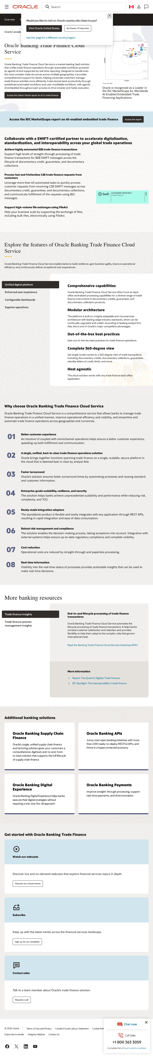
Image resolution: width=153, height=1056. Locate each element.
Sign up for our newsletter (27, 941)
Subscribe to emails (14, 1034)
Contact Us (54, 1034)
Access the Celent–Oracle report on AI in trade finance (32, 95)
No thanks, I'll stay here (78, 28)
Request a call (21, 999)
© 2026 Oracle (11, 1028)
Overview (9, 19)
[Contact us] (146, 6)
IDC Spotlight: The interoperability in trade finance (99, 683)
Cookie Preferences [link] (101, 1028)
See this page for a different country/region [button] (50, 37)
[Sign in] (139, 6)
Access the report (133, 119)
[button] (6, 6)
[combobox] (84, 6)
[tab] (30, 284)
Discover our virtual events (27, 883)
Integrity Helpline (36, 1034)
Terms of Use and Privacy (38, 1028)
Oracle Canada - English (18, 32)
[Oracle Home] (25, 6)
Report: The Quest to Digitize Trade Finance (96, 677)
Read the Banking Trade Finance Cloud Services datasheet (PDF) (103, 645)
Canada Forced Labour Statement (72, 1028)
